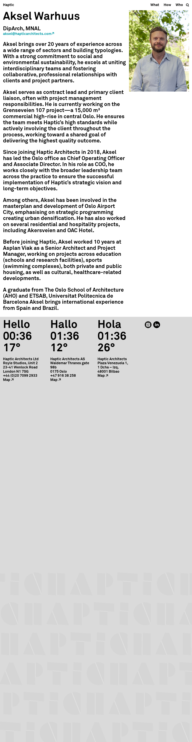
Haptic (8, 5)
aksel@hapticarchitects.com (27, 34)
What (154, 5)
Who (179, 5)
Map (6, 380)
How (167, 5)
